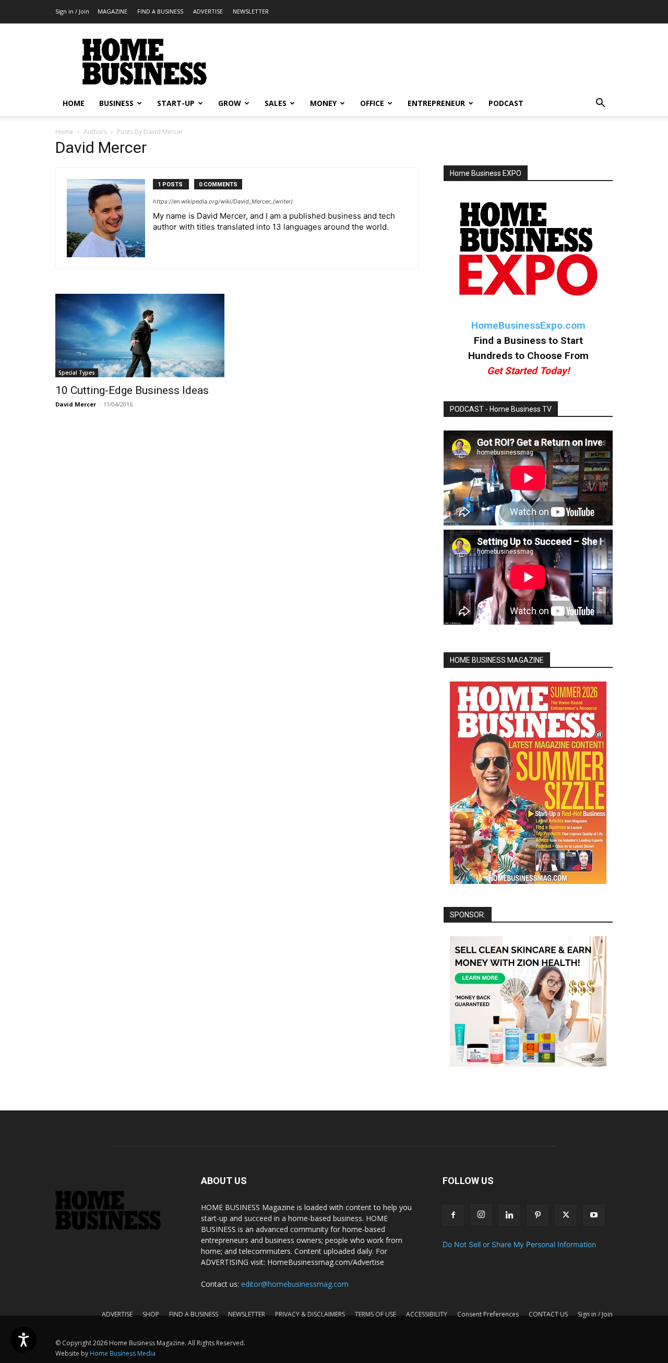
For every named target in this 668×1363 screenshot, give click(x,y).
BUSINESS (116, 103)
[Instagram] (481, 1214)
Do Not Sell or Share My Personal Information (519, 1244)
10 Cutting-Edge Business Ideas (132, 390)
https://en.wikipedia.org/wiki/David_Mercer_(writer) (223, 201)
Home (64, 131)
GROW (229, 103)
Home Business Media (123, 1353)
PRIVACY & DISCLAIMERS (310, 1314)
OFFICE (372, 103)
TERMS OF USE (375, 1314)
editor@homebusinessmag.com (295, 1284)
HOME (74, 103)
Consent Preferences (488, 1314)
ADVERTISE (208, 11)
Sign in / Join (72, 11)
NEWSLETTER (251, 11)
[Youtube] (593, 1215)
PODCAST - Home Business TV (501, 409)
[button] (600, 104)
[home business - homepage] (115, 1227)
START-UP (176, 103)
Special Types (76, 372)
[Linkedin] (509, 1215)
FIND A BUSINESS (160, 11)
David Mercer (75, 404)
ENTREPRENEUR (436, 103)
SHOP (150, 1314)
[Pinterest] (537, 1215)
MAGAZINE (112, 11)
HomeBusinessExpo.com (528, 325)
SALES (276, 103)
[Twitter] (565, 1215)
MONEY (323, 103)
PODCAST (505, 103)
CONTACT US (548, 1314)
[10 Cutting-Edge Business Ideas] (139, 335)
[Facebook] (453, 1215)
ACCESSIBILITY (426, 1314)
